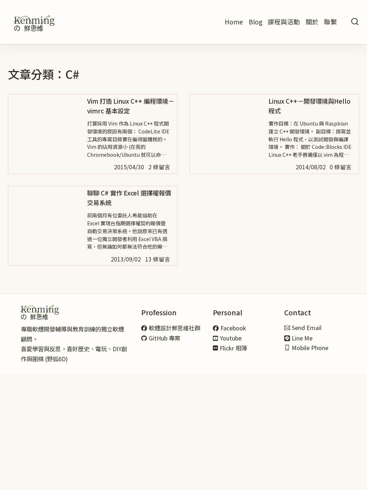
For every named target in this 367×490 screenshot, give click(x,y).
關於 (312, 21)
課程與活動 (284, 21)
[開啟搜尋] (355, 22)
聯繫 (330, 21)
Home (234, 21)
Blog (255, 21)
